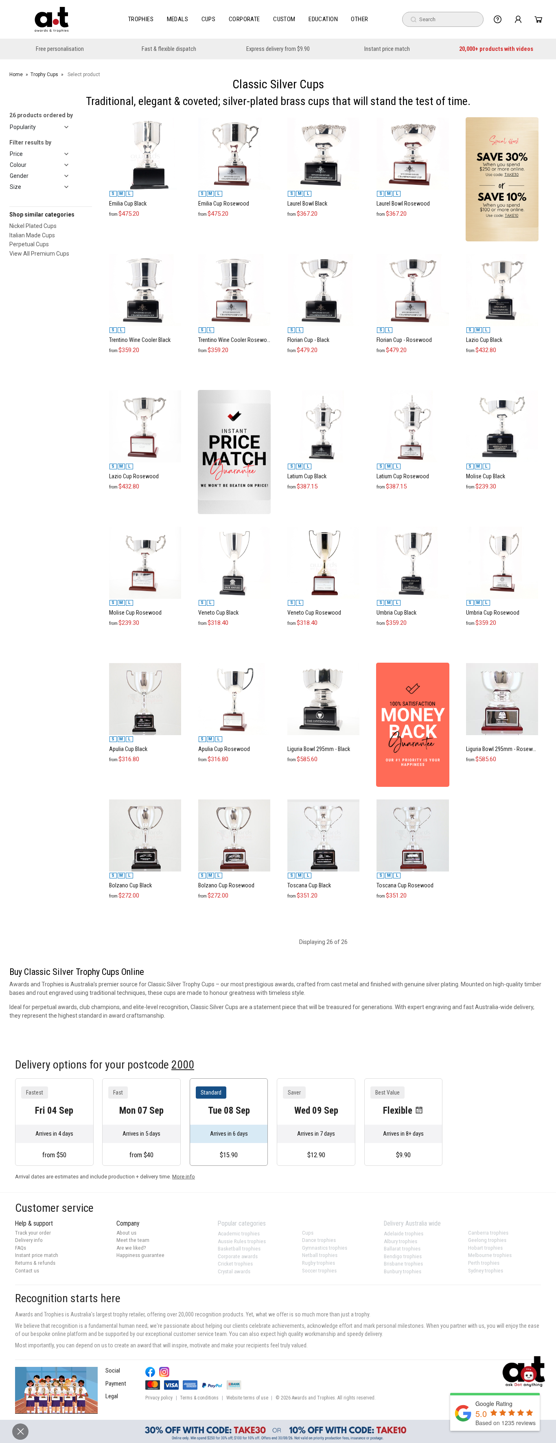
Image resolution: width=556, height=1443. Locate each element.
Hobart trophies (485, 1248)
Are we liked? (131, 1248)
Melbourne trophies (490, 1255)
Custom (284, 19)
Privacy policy (159, 1398)
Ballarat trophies (402, 1249)
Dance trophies (319, 1240)
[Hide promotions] (20, 1431)
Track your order (33, 1233)
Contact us (27, 1271)
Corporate (244, 19)
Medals (177, 19)
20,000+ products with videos (496, 49)
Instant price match (387, 49)
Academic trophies (239, 1234)
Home (16, 74)
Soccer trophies (319, 1271)
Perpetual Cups (29, 244)
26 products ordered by (41, 115)
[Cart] (538, 19)
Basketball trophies (239, 1249)
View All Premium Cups (39, 253)
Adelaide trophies (403, 1234)
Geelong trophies (487, 1240)
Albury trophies (400, 1241)
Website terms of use (247, 1398)
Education (323, 19)
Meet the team (132, 1240)
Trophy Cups (44, 74)
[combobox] (443, 19)
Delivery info (29, 1240)
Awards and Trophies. (314, 1398)
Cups (208, 19)
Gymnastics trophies (324, 1248)
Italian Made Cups (32, 235)
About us (126, 1233)
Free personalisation (60, 49)
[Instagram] (164, 1372)
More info (183, 1177)
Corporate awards (238, 1256)
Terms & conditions (199, 1398)
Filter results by (30, 142)
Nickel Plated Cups (33, 226)
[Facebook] (150, 1372)
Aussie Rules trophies (242, 1241)
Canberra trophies (488, 1233)
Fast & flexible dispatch (169, 49)
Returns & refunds (35, 1263)
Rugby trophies (318, 1263)
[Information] (497, 19)
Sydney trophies (485, 1271)
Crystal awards (234, 1271)
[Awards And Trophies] (51, 19)
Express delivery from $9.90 (278, 49)
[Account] (518, 19)
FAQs (20, 1248)
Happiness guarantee (140, 1255)
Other (359, 19)
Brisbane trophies (403, 1264)
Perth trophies (483, 1263)
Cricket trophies (235, 1264)
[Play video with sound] (56, 1390)
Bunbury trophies (402, 1271)
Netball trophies (319, 1255)
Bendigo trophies (403, 1256)
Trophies (141, 19)
